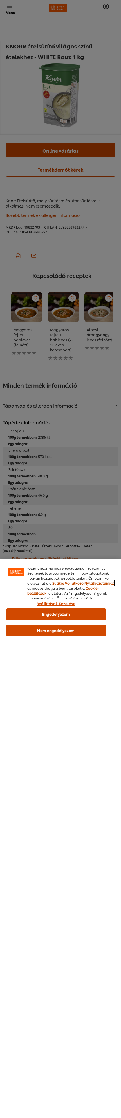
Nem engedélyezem (56, 630)
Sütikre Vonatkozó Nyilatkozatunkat (83, 583)
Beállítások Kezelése (56, 603)
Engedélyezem (56, 614)
